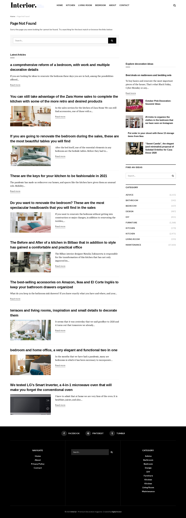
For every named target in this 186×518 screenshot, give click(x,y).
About (112, 5)
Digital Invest (116, 512)
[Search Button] (112, 40)
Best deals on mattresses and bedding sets (148, 75)
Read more (15, 85)
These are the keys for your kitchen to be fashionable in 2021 (58, 176)
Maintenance (133, 245)
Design (129, 211)
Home (60, 5)
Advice (129, 195)
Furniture (131, 222)
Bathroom (132, 200)
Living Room (85, 5)
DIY (127, 217)
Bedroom (100, 5)
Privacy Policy (37, 464)
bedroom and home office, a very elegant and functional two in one (63, 350)
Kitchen (70, 5)
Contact (124, 5)
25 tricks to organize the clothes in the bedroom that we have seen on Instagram (159, 120)
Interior (74, 512)
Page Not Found (23, 16)
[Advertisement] (151, 35)
